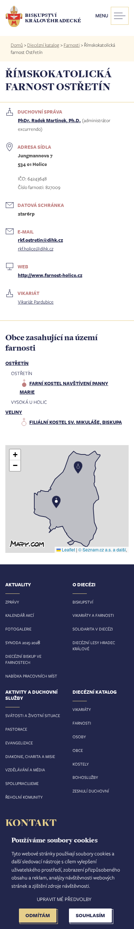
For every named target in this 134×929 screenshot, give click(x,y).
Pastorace (16, 729)
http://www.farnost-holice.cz (50, 275)
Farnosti (72, 45)
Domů (17, 45)
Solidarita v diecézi (93, 629)
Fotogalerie (18, 629)
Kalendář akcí (19, 615)
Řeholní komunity (24, 797)
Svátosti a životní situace (32, 715)
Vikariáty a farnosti (93, 615)
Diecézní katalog (43, 45)
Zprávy (12, 602)
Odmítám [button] (37, 915)
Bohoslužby (85, 777)
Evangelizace (19, 742)
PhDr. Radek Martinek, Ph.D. (49, 120)
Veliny (13, 412)
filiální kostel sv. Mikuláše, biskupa (75, 422)
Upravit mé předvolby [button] (64, 899)
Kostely (81, 764)
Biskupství (83, 602)
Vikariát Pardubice (36, 302)
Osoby (79, 736)
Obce (78, 750)
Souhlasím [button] (90, 915)
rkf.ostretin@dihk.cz (40, 240)
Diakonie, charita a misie (30, 756)
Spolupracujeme (22, 783)
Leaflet (68, 549)
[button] (67, 499)
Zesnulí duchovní (91, 791)
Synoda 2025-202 (21, 642)
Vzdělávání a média (25, 769)
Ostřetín (17, 363)
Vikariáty (82, 709)
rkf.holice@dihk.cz (35, 248)
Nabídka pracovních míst (31, 676)
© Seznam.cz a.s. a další (102, 549)
